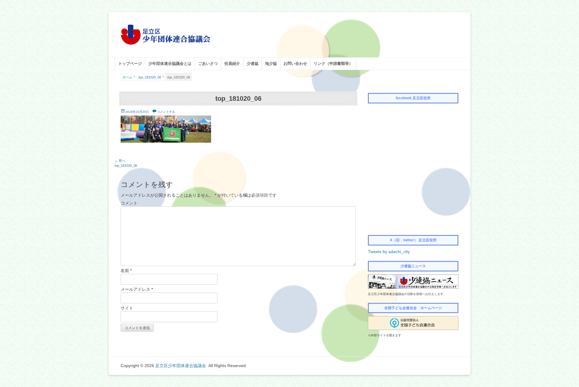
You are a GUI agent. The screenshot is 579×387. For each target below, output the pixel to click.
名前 (126, 270)
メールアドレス (137, 289)
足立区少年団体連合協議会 (180, 365)
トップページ (130, 63)
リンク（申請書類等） (333, 63)
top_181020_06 (151, 77)
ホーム (128, 77)
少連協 (252, 63)
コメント (129, 203)
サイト (127, 308)
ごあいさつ (208, 63)
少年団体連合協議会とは (169, 63)
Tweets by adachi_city (389, 251)
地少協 (271, 63)
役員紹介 (232, 63)
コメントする (166, 111)
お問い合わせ (295, 63)
